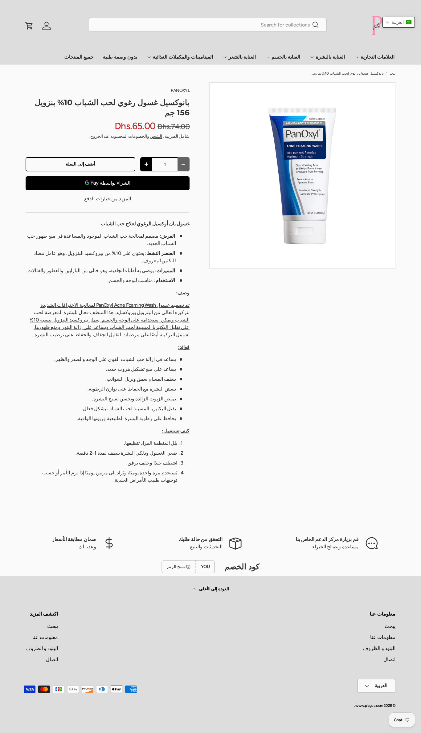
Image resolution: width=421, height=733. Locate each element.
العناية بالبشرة (330, 57)
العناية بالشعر (242, 57)
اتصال (389, 659)
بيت (392, 73)
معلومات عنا (382, 637)
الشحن (156, 136)
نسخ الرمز (175, 566)
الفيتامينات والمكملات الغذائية (183, 57)
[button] (399, 22)
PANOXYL (180, 90)
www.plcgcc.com (369, 705)
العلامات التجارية (377, 57)
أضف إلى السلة (81, 164)
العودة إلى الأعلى (213, 589)
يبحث (390, 626)
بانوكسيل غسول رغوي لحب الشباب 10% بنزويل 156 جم (347, 73)
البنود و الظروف (379, 648)
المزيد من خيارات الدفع (107, 199)
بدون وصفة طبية (120, 57)
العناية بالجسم (286, 57)
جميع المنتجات (79, 57)
